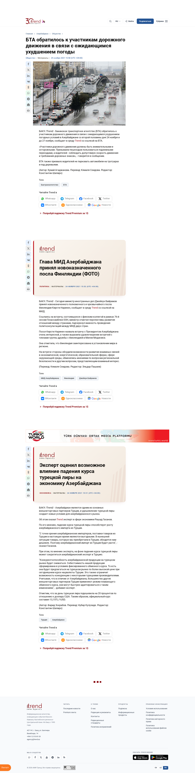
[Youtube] (46, 757)
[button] (28, 64)
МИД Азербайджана (50, 378)
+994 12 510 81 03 (34, 736)
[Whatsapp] (29, 757)
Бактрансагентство (49, 185)
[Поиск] (110, 21)
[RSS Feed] (64, 757)
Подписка (122, 708)
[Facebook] (35, 757)
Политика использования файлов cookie (156, 728)
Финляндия (69, 378)
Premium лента (69, 712)
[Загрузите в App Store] (141, 757)
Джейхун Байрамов (88, 378)
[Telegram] (52, 757)
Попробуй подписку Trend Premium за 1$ (65, 213)
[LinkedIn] (58, 757)
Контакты (95, 716)
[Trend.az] (35, 21)
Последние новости (71, 708)
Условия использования (156, 708)
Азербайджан (58, 620)
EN (156, 768)
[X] (41, 757)
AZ (161, 768)
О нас (93, 708)
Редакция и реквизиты (101, 712)
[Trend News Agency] (34, 706)
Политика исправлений (101, 727)
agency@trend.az (33, 739)
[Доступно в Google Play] (159, 757)
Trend (78, 140)
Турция (44, 620)
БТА (65, 185)
